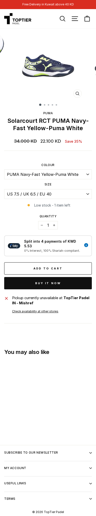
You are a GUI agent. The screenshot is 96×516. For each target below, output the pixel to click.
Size (48, 184)
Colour (48, 165)
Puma (48, 113)
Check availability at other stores (35, 311)
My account (15, 468)
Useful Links (15, 483)
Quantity (48, 216)
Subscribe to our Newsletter (31, 452)
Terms (10, 499)
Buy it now (48, 283)
